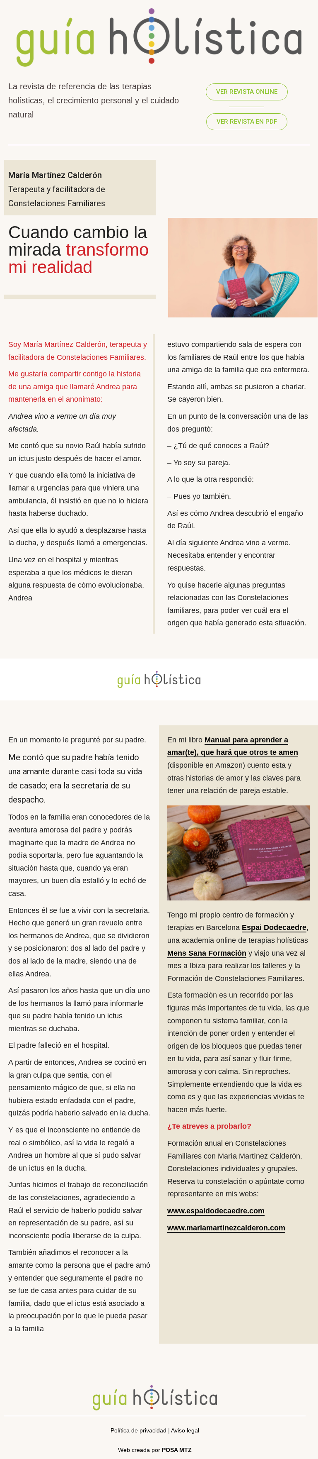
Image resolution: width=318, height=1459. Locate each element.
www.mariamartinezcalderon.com (226, 1228)
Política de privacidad (138, 1430)
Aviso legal (185, 1430)
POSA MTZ (177, 1450)
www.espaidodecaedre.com (216, 1211)
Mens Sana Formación (206, 953)
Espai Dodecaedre (274, 927)
